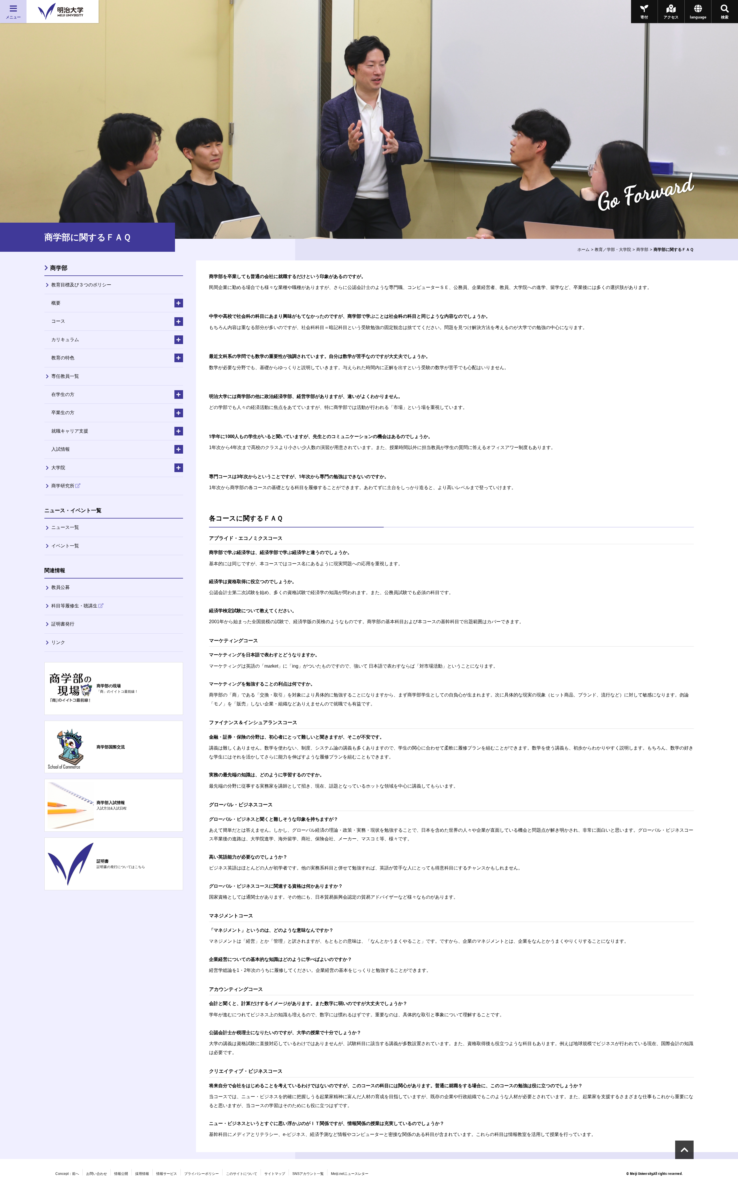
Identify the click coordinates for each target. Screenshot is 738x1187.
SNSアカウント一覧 (308, 1173)
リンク (58, 642)
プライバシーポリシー (201, 1173)
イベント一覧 (65, 545)
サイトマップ (274, 1173)
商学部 (642, 249)
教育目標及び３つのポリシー (81, 284)
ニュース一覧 (65, 527)
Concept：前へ (67, 1173)
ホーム (583, 249)
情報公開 (121, 1173)
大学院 (58, 467)
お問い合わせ (96, 1173)
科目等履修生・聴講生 (74, 605)
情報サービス (166, 1173)
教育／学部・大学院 (613, 249)
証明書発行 (62, 623)
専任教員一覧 (65, 376)
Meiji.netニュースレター (349, 1173)
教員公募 (60, 587)
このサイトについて (241, 1173)
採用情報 (142, 1173)
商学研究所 (62, 485)
